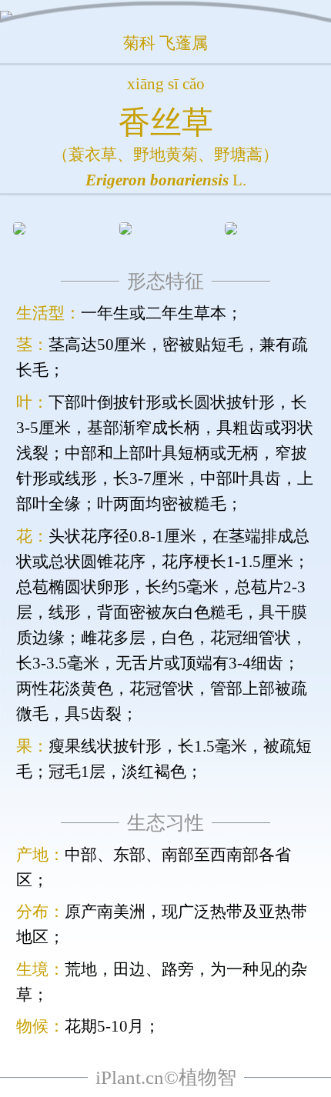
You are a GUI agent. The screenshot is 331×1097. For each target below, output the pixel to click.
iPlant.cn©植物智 (165, 1077)
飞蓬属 (183, 43)
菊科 (139, 43)
